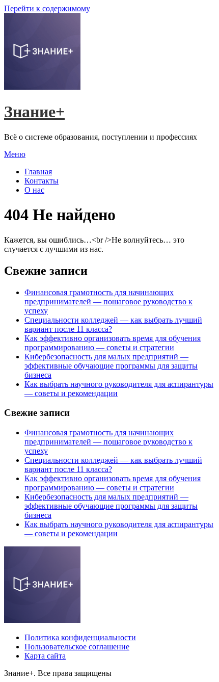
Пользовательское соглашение (76, 646)
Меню (14, 154)
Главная (38, 171)
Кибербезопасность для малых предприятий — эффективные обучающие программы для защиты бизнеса (111, 365)
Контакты (41, 180)
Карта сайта (45, 655)
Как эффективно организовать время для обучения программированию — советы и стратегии (112, 343)
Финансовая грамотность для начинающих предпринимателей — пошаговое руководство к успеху (108, 301)
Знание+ (34, 111)
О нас (34, 190)
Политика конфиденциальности (80, 637)
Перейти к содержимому (47, 8)
